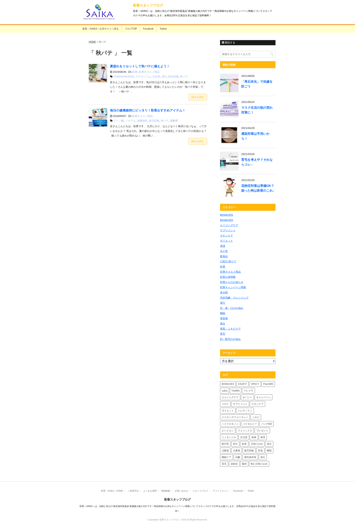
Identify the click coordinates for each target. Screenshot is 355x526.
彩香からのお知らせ (231, 282)
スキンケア (226, 235)
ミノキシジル (229, 437)
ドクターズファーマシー (235, 417)
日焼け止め (257, 443)
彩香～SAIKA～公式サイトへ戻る (100, 28)
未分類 (224, 292)
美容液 (224, 318)
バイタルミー (250, 424)
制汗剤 (225, 443)
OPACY (255, 384)
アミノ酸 (119, 120)
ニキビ (255, 417)
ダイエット (226, 240)
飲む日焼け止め (259, 463)
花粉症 (234, 463)
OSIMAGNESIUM (124, 76)
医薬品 (224, 256)
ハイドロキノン (230, 424)
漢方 (164, 76)
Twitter (163, 28)
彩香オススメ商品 (149, 71)
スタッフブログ (200, 491)
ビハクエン (228, 430)
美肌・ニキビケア (230, 328)
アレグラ (248, 390)
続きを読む (197, 97)
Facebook (148, 28)
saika (224, 390)
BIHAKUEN (226, 214)
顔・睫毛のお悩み (230, 339)
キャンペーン (263, 397)
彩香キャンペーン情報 (233, 287)
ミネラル (130, 120)
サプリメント (228, 230)
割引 (235, 443)
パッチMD (266, 424)
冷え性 (224, 251)
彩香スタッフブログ (148, 5)
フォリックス (245, 430)
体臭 (253, 437)
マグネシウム (143, 76)
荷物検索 (165, 491)
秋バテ (184, 76)
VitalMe (235, 390)
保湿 (222, 245)
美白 (222, 323)
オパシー (247, 397)
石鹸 (237, 457)
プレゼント (262, 430)
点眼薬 (225, 450)
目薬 (260, 450)
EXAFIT (242, 384)
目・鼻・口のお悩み (231, 308)
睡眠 (222, 313)
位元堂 (156, 76)
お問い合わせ (181, 491)
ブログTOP (131, 28)
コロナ (225, 404)
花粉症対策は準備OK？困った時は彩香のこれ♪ (257, 188)
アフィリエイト (220, 491)
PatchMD (268, 384)
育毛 (222, 333)
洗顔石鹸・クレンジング (234, 297)
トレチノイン (245, 410)
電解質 (174, 120)
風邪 (244, 463)
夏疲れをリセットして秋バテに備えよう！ (140, 66)
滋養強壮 (142, 120)
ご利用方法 (133, 491)
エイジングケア (229, 225)
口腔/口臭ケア (228, 261)
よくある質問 (150, 491)
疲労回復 (173, 76)
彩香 (134, 71)
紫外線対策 (250, 457)
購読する (229, 42)
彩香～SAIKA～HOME (112, 491)
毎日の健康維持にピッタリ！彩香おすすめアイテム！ (147, 110)
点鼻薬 (236, 450)
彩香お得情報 (228, 276)
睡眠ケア (226, 457)
